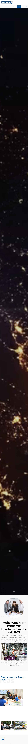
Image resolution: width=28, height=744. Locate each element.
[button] (26, 2)
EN (23, 6)
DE (26, 6)
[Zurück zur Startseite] (7, 2)
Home (14, 6)
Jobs (19, 6)
